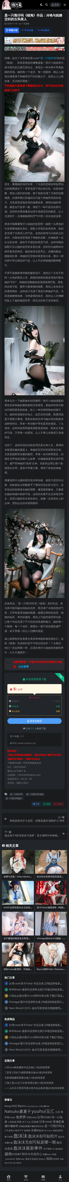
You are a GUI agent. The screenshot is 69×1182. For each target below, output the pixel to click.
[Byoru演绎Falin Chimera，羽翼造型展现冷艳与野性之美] (51, 954)
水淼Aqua (37, 1130)
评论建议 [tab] (45, 30)
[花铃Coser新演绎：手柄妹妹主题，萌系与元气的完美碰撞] (18, 954)
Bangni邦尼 (10, 1106)
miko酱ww (44, 1106)
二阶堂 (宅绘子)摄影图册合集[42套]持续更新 (28, 1072)
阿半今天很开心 (32, 1154)
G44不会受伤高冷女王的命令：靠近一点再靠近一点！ (17, 909)
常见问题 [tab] (28, 30)
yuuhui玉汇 (43, 1111)
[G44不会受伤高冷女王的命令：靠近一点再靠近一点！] (18, 893)
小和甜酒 (12, 1121)
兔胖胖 (21, 1117)
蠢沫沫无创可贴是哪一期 (34, 1142)
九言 (57, 1111)
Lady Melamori (32, 1106)
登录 (56, 5)
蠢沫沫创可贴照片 (43, 1136)
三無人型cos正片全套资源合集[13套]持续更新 (29, 1082)
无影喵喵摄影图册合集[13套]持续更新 (24, 1077)
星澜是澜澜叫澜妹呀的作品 (31, 1126)
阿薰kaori (47, 1154)
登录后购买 (36, 721)
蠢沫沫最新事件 (28, 1148)
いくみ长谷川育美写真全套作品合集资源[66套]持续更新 (34, 1088)
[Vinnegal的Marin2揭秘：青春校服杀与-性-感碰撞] (51, 924)
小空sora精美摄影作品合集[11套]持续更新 (27, 1067)
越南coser (12, 1153)
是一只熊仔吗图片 (14, 798)
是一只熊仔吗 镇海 (34, 794)
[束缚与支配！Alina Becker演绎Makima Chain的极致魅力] (18, 862)
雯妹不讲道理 (31, 1158)
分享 (37, 804)
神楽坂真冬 (58, 1130)
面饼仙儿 (42, 1159)
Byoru (22, 1106)
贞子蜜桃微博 (57, 1149)
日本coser (45, 1121)
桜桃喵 (27, 1130)
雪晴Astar (20, 1158)
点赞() (59, 804)
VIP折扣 (36, 697)
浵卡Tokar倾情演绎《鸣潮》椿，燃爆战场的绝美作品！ (51, 909)
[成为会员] (34, 41)
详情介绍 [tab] (13, 30)
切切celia (31, 1117)
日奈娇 (35, 1121)
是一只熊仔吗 (48, 58)
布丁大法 (26, 1121)
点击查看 (23, 666)
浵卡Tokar (48, 1130)
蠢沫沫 (20, 1136)
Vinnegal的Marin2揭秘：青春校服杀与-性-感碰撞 (51, 940)
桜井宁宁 (19, 1130)
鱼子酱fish (17, 1163)
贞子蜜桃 (47, 1148)
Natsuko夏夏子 (17, 1111)
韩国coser (52, 1159)
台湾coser (44, 1117)
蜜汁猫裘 (8, 1136)
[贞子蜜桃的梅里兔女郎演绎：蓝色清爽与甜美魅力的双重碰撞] (18, 924)
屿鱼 (19, 1121)
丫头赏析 (25, 23)
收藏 (48, 804)
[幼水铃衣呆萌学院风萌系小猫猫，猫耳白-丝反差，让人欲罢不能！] (51, 862)
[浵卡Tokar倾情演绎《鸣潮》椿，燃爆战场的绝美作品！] (51, 893)
